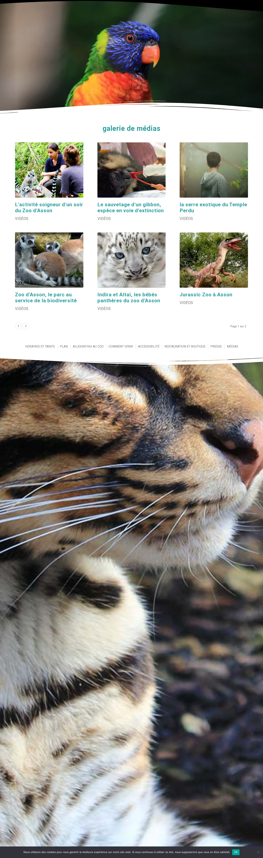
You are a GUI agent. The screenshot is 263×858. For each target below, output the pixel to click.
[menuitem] (40, 346)
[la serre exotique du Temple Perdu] (214, 170)
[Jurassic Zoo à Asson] (214, 260)
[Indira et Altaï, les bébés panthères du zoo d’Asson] (131, 260)
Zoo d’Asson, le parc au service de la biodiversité (46, 297)
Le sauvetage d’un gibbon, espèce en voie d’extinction (130, 207)
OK (236, 852)
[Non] (258, 852)
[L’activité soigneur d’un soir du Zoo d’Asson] (49, 170)
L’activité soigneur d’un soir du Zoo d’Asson (49, 207)
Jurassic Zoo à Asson (206, 294)
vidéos (21, 218)
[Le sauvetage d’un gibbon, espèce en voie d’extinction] (131, 170)
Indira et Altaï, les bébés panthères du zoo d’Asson (128, 297)
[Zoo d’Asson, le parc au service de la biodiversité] (49, 260)
